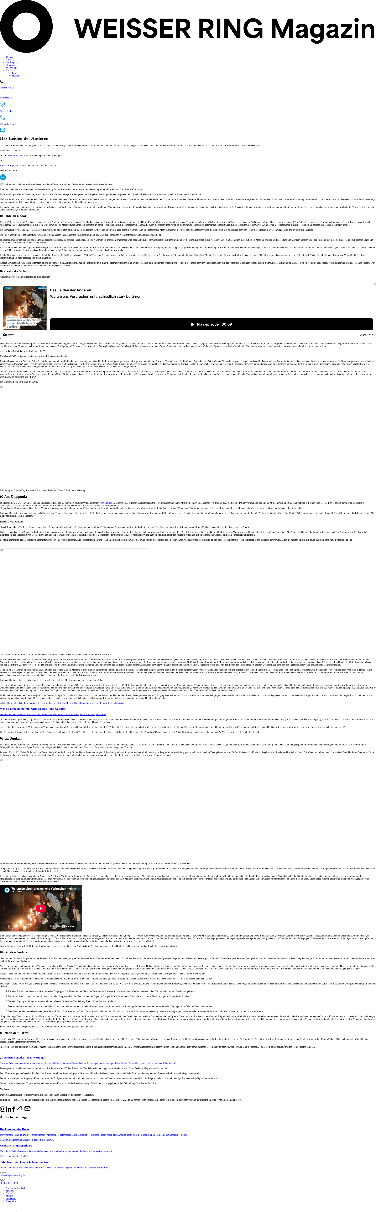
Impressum (11, 1198)
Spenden (10, 1190)
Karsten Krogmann (13, 155)
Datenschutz (11, 1201)
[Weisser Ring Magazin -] (188, 52)
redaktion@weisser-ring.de (12, 1175)
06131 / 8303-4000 (9, 1183)
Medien (9, 1196)
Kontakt (9, 1193)
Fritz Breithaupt (107, 503)
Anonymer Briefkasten (16, 1188)
